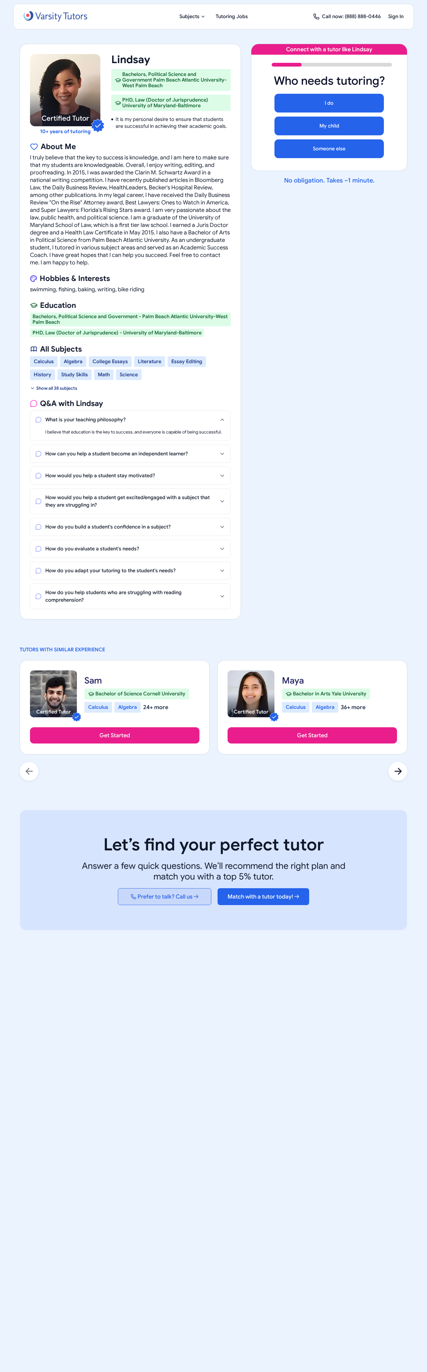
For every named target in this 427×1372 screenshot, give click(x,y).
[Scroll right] (398, 771)
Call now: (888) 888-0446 (351, 16)
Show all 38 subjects (56, 388)
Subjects (189, 16)
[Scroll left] (29, 771)
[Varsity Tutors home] (55, 16)
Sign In (396, 16)
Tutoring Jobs (232, 16)
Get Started (114, 735)
